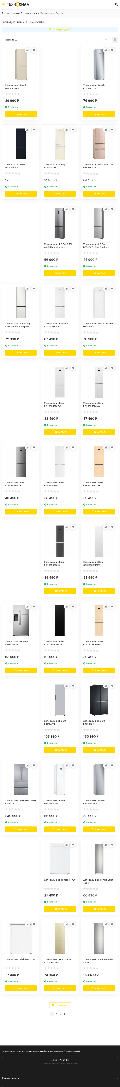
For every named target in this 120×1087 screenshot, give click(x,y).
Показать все (60, 1005)
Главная (5, 13)
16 (65, 1014)
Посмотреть (21, 114)
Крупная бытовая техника (25, 13)
